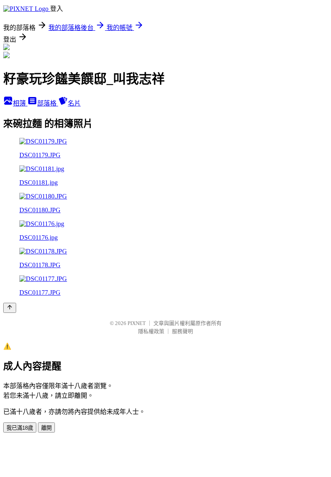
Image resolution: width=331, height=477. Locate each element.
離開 (46, 428)
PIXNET (137, 323)
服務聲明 (182, 331)
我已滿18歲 (19, 428)
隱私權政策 (151, 331)
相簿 (20, 103)
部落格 (47, 103)
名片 (74, 103)
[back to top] (9, 308)
